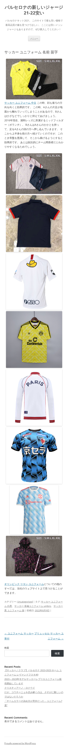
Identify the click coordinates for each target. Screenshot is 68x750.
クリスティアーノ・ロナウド (19, 687)
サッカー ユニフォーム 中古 (20, 102)
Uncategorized (25, 601)
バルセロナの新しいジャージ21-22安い (34, 10)
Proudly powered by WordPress (20, 743)
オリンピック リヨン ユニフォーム (24, 584)
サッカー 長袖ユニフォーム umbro (32, 606)
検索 (6, 647)
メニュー (34, 38)
